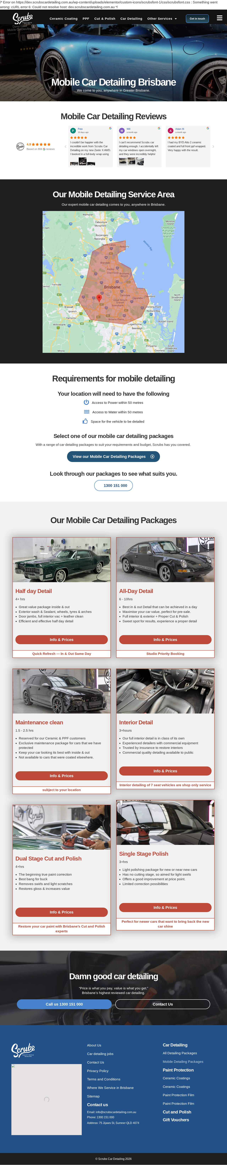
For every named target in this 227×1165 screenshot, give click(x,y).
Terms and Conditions (103, 1079)
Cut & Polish (104, 18)
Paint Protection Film (178, 1095)
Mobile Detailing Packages (183, 1062)
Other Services (159, 18)
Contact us (97, 1104)
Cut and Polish (177, 1112)
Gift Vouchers (176, 1119)
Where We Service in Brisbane (110, 1088)
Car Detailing (131, 18)
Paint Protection (178, 1070)
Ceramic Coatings (176, 1078)
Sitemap (93, 1096)
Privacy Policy (98, 1071)
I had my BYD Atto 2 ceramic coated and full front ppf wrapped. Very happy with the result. (187, 146)
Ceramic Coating (64, 18)
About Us (94, 1045)
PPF (86, 18)
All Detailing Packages (180, 1053)
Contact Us (95, 1062)
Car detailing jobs (100, 1054)
